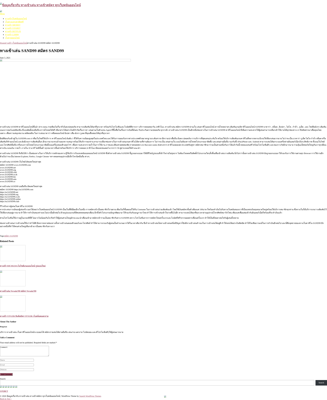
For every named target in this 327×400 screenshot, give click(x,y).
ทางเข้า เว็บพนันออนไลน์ (16, 43)
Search (2, 379)
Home (2, 43)
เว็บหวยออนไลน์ (12, 38)
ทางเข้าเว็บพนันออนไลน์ (16, 19)
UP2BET (4, 391)
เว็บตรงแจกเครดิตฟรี (14, 22)
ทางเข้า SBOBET (12, 25)
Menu (2, 14)
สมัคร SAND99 (11, 236)
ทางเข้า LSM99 (12, 35)
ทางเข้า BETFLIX (13, 31)
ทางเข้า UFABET (12, 28)
